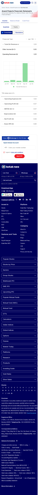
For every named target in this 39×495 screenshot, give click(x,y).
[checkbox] (4, 152)
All (11, 393)
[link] (10, 173)
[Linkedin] (27, 199)
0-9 (9, 393)
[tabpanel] (19, 77)
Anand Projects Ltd (15, 7)
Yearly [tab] (16, 27)
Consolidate (8, 32)
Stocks (7, 7)
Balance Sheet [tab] (14, 21)
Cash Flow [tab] (25, 21)
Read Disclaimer (31, 413)
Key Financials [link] (24, 7)
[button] (25, 2)
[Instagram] (23, 199)
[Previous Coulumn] (26, 39)
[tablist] (19, 21)
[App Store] (18, 194)
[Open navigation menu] (35, 2)
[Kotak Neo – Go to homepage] (7, 2)
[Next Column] (35, 39)
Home (3, 7)
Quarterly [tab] (6, 27)
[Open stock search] (32, 2)
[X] (16, 199)
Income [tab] (4, 21)
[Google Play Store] (6, 194)
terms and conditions (17, 152)
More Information (7, 486)
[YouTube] (20, 199)
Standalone (19, 32)
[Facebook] (30, 199)
